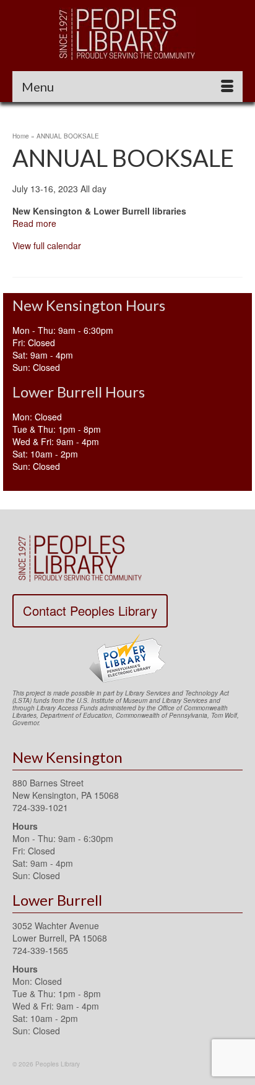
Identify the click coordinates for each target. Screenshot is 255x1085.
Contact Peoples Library (90, 610)
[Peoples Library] (127, 33)
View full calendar (46, 245)
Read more (34, 223)
